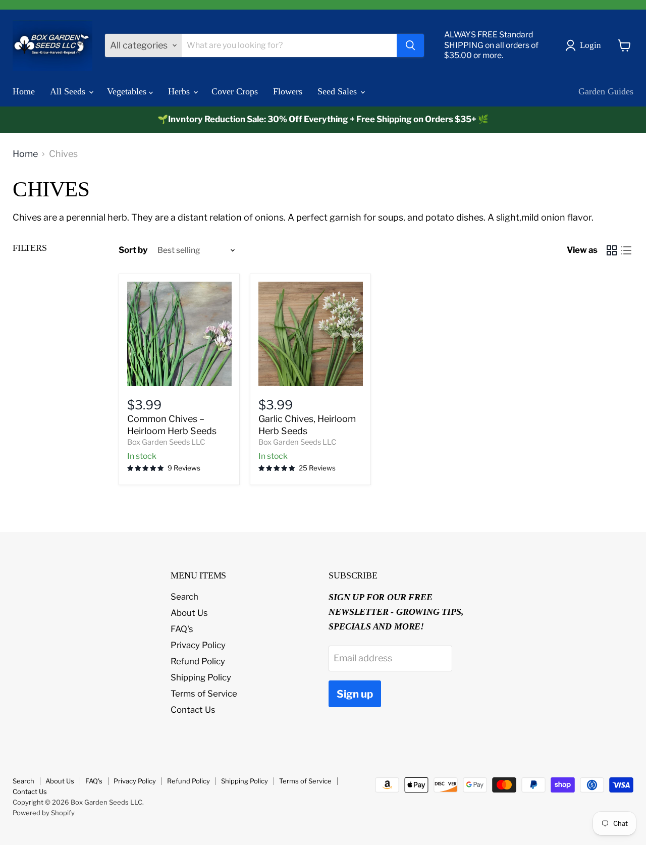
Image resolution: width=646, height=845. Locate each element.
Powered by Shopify (44, 813)
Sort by (133, 250)
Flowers (287, 91)
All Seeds (69, 91)
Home (24, 91)
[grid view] (611, 250)
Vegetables (128, 91)
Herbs (180, 91)
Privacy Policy (198, 645)
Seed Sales (338, 91)
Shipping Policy (201, 677)
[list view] (626, 250)
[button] (585, 45)
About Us (189, 613)
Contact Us (193, 710)
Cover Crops (234, 91)
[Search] (410, 45)
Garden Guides (605, 91)
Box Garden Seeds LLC (166, 442)
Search (184, 597)
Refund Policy (198, 661)
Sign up (355, 694)
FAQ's (182, 629)
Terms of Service (204, 694)
